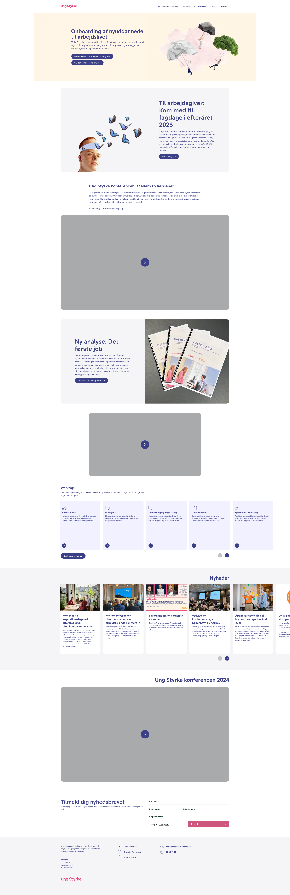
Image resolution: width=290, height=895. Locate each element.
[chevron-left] (220, 555)
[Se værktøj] (64, 545)
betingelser (164, 824)
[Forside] (69, 6)
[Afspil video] (145, 262)
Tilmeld (194, 824)
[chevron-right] (227, 555)
